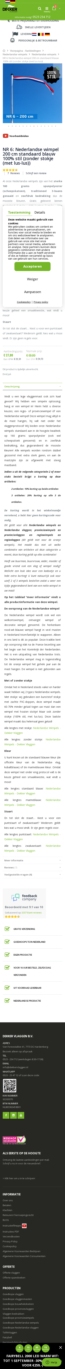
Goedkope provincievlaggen (18, 1308)
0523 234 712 (41, 17)
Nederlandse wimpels (15, 54)
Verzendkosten (11, 1236)
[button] (57, 70)
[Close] (60, 1347)
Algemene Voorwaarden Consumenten (24, 1256)
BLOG (6, 1220)
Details (39, 212)
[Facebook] (6, 1115)
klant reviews (31, 912)
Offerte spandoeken (14, 1277)
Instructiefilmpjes (12, 1225)
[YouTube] (21, 1115)
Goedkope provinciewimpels (18, 1317)
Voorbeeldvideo (19, 136)
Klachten (7, 1210)
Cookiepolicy (10, 1246)
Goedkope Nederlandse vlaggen (21, 1327)
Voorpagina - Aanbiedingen (25, 50)
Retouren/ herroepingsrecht (18, 1215)
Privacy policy (41, 301)
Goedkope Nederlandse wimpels (21, 1322)
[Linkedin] (13, 1115)
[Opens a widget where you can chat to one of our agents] (51, 1362)
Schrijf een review (36, 173)
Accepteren (32, 266)
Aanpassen (32, 292)
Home (4, 51)
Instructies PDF (11, 1231)
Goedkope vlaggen (13, 1294)
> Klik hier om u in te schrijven (19, 1178)
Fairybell (7, 1337)
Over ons (8, 1200)
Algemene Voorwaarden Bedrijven (21, 1251)
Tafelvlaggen (10, 1332)
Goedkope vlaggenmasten (17, 1299)
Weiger (32, 279)
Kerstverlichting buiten (15, 1342)
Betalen (7, 1205)
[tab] (32, 386)
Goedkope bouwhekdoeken (18, 1304)
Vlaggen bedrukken (13, 1313)
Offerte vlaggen (11, 1272)
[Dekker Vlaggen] (10, 8)
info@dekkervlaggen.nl (15, 1067)
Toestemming (19, 212)
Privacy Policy (10, 1241)
